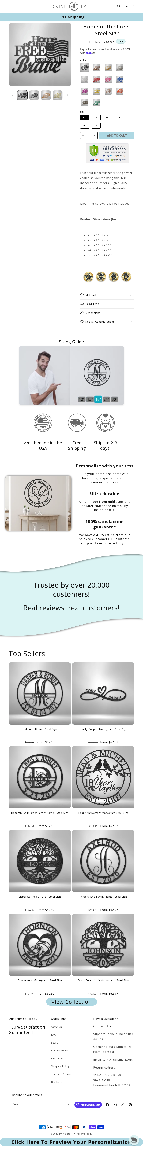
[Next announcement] (136, 17)
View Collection (71, 1001)
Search (55, 1042)
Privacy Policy (59, 1050)
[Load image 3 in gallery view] (46, 95)
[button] (7, 6)
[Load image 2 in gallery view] (34, 95)
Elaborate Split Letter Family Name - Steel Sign (40, 812)
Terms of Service (61, 1074)
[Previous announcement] (7, 17)
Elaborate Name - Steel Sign (39, 729)
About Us (56, 1026)
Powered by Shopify (81, 1133)
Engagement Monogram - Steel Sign (40, 980)
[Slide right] (68, 95)
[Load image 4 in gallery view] (58, 95)
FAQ (53, 1034)
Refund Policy (59, 1058)
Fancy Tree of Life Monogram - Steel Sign (103, 980)
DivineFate (64, 1133)
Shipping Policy (60, 1066)
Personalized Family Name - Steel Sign (103, 896)
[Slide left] (12, 95)
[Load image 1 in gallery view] (22, 95)
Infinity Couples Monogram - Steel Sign (103, 729)
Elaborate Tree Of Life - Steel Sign (40, 896)
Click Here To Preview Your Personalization (71, 1142)
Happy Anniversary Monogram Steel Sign (103, 812)
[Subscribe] (67, 1104)
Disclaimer (57, 1082)
